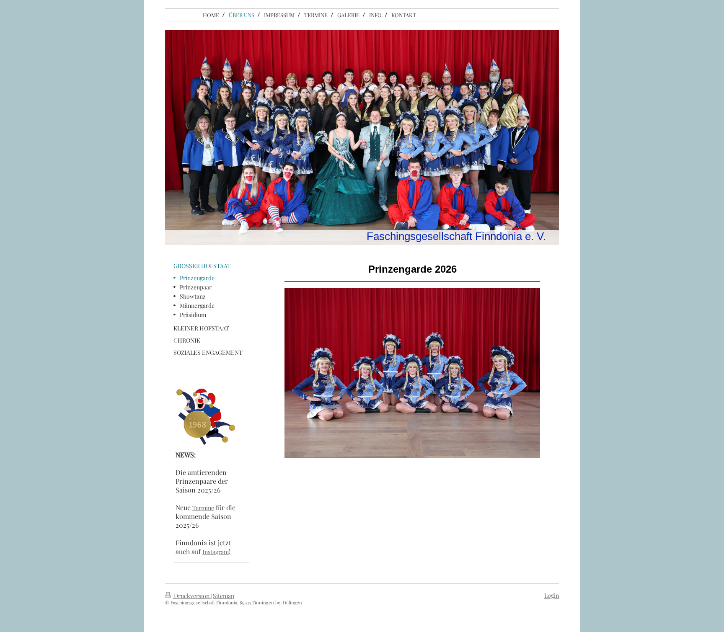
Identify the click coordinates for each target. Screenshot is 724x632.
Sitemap (223, 596)
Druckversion (192, 596)
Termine (203, 508)
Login (551, 595)
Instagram (215, 552)
